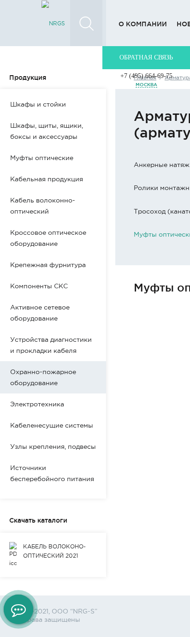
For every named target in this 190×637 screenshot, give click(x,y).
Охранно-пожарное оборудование (43, 377)
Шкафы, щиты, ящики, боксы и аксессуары (46, 131)
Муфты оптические (41, 157)
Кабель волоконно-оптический (42, 205)
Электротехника (37, 404)
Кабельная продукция (46, 179)
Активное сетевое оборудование (40, 313)
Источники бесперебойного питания (52, 473)
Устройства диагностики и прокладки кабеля (51, 345)
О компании (143, 24)
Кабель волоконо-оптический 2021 (54, 551)
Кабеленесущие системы (51, 425)
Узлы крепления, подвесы (53, 446)
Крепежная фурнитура (48, 264)
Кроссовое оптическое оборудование (48, 238)
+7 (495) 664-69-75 (146, 75)
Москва (146, 85)
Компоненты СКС (39, 286)
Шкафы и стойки (38, 104)
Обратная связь (146, 57)
